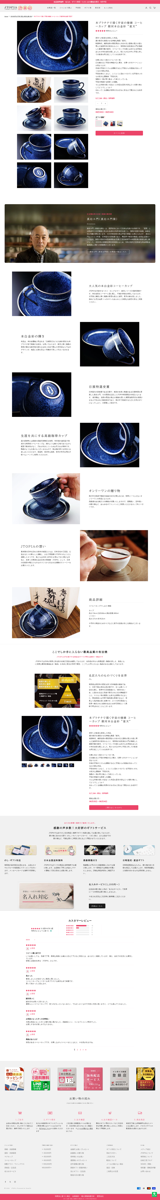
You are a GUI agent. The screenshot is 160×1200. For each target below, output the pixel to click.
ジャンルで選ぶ (66, 8)
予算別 (78, 8)
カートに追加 (119, 133)
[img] (31, 945)
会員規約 (75, 1196)
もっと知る (108, 8)
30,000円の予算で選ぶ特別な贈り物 (21, 16)
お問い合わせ (146, 1171)
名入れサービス (10, 1171)
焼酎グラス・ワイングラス (14, 1164)
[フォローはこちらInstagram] (15, 1182)
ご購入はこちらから (113, 807)
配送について (111, 1160)
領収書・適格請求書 (148, 1168)
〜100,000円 (47, 1164)
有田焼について (146, 1157)
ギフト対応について (113, 1149)
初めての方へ (111, 1153)
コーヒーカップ (10, 1160)
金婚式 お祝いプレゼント (79, 1149)
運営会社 (100, 1196)
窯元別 (97, 8)
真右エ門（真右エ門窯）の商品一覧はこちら (108, 252)
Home (6, 16)
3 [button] (80, 1050)
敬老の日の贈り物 (77, 1175)
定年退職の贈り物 (77, 1164)
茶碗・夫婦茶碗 (10, 1149)
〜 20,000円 (46, 1153)
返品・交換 (110, 1168)
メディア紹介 (146, 1149)
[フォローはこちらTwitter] (10, 1182)
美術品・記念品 (10, 1168)
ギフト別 (87, 8)
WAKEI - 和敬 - (146, 1164)
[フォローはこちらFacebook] (5, 1182)
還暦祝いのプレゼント (78, 1160)
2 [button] (77, 1050)
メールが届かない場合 (85, 1128)
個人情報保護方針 (88, 1196)
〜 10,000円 (46, 1149)
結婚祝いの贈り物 (77, 1153)
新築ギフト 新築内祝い (79, 1168)
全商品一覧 (51, 8)
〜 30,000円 (46, 1157)
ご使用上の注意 (112, 1171)
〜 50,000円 (46, 1160)
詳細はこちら (97, 906)
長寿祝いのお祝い (77, 1157)
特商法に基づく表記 (62, 1196)
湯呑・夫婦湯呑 (10, 1153)
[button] (101, 31)
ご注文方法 (110, 1157)
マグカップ (8, 1157)
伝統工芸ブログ (146, 1160)
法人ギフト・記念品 (77, 1171)
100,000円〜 (47, 1168)
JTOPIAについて (147, 1153)
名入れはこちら (44, 1128)
